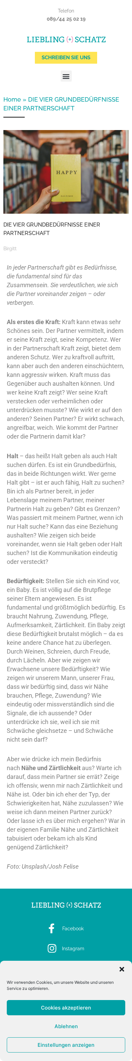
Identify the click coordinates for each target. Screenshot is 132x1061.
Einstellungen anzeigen (66, 1045)
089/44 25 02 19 (66, 19)
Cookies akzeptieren (66, 1007)
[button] (121, 969)
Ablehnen (66, 1026)
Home (12, 99)
